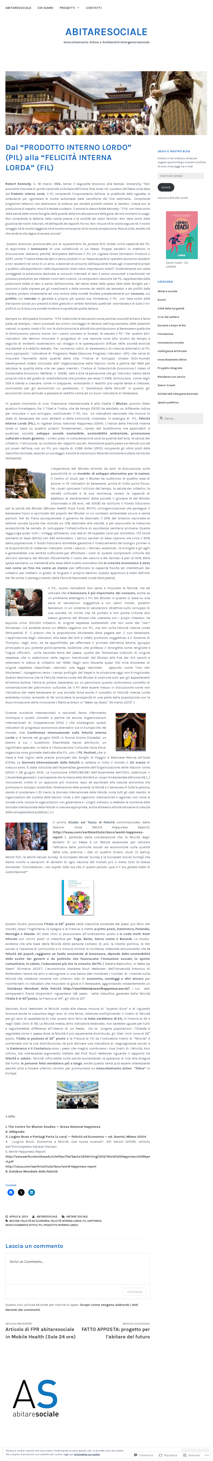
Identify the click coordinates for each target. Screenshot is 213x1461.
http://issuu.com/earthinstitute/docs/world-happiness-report (50, 1166)
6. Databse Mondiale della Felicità (31, 1171)
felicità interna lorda (66, 1220)
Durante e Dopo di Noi (172, 325)
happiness (94, 1220)
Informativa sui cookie (87, 1454)
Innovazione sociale (171, 342)
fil (84, 1220)
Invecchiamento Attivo (172, 359)
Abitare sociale (77, 1216)
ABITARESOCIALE (18, 8)
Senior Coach (166, 385)
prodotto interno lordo (60, 1225)
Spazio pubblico (168, 402)
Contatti (94, 8)
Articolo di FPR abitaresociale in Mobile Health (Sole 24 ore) (40, 1331)
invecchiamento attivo (21, 1225)
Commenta (134, 1291)
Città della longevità (171, 308)
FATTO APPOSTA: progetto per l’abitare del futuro (116, 1331)
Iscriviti (166, 187)
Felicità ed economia (35, 1220)
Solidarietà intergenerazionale (178, 393)
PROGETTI (67, 8)
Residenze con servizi (172, 376)
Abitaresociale (47, 1216)
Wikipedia (17, 1132)
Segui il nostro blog (174, 151)
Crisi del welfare (168, 317)
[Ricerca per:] (181, 418)
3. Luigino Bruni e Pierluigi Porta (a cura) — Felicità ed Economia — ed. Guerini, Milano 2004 (75, 1137)
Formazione (165, 333)
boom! (162, 299)
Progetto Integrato (170, 368)
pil (40, 1225)
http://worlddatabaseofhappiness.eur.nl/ (96, 988)
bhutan (14, 1220)
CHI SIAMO (45, 8)
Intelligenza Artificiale (172, 351)
